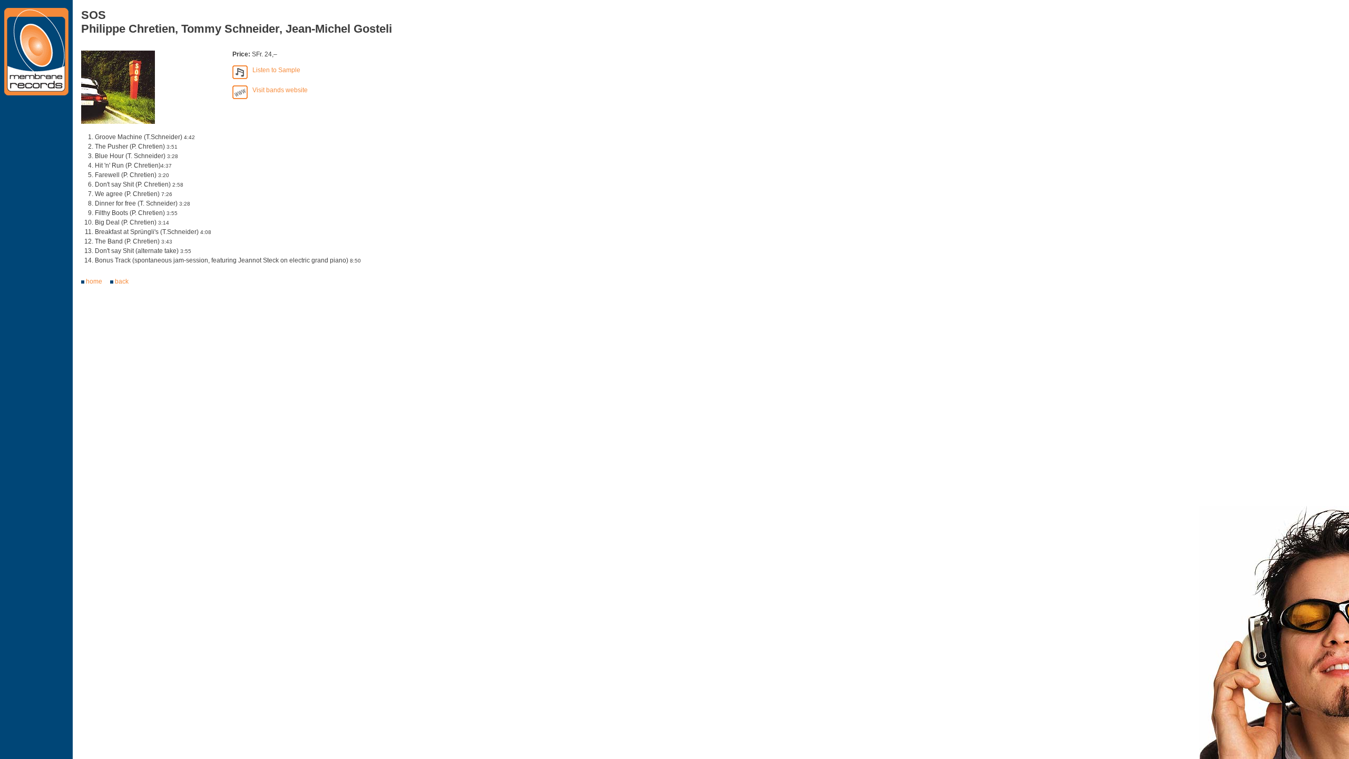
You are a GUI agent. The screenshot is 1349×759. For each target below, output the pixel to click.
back (122, 281)
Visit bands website (278, 90)
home (94, 281)
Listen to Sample (274, 70)
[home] (36, 53)
